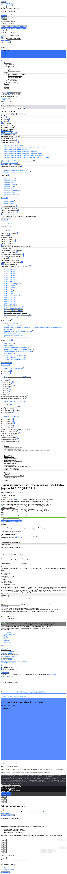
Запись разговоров (9, 465)
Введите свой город (7, 860)
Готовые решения (13, 82)
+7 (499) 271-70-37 (6, 99)
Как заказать (11, 66)
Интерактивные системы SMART (14, 476)
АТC (5, 453)
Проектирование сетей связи (16, 74)
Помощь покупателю (14, 71)
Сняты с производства (11, 468)
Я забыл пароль (5, 813)
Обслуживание (12, 80)
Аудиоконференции (10, 463)
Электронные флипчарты (11, 477)
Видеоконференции (10, 460)
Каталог (6, 446)
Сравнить (4, 15)
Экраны (6, 474)
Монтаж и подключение (15, 77)
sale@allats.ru (19, 537)
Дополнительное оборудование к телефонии (17, 466)
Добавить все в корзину (20, 26)
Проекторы (7, 473)
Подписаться (4, 672)
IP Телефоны (8, 455)
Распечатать (4, 480)
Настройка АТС (12, 79)
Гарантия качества (13, 68)
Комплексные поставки (15, 76)
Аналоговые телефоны (11, 458)
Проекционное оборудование (13, 447)
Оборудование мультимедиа (12, 449)
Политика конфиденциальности (10, 785)
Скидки (10, 69)
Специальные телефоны (11, 469)
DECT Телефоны (9, 457)
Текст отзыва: (25, 604)
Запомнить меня (49, 812)
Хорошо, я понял (5, 793)
